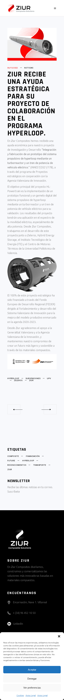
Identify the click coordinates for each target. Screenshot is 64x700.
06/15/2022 (12, 67)
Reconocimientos (16, 465)
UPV (49, 378)
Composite (13, 456)
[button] (59, 636)
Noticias (28, 67)
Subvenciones (33, 378)
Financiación (33, 456)
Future (11, 461)
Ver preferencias (32, 687)
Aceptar (32, 669)
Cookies (20, 695)
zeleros (18, 380)
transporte (39, 465)
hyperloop (13, 378)
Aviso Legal (31, 695)
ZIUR (31, 380)
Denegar (32, 678)
